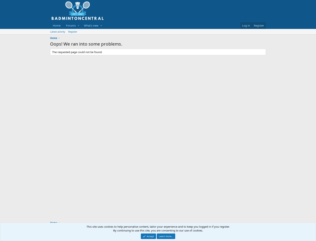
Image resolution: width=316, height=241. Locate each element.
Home (57, 25)
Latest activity (57, 31)
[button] (78, 25)
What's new (91, 25)
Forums (71, 25)
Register (72, 31)
